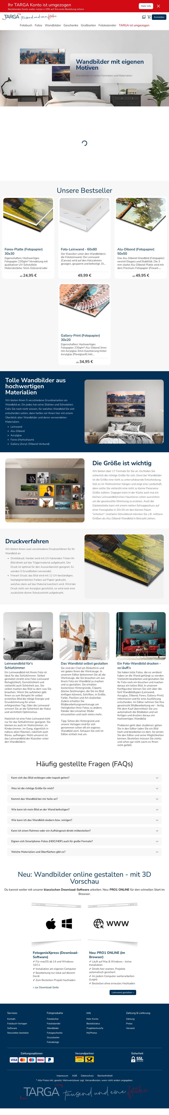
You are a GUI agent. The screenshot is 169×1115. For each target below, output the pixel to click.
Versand (130, 1028)
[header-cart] (149, 17)
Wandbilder (53, 1028)
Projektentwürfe (94, 1028)
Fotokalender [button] (107, 25)
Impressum (62, 1075)
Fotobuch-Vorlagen (17, 1023)
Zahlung (130, 1019)
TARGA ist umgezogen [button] (134, 25)
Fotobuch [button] (26, 25)
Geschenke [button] (71, 25)
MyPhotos (91, 1032)
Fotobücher (53, 1019)
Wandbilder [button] (53, 25)
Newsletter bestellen (18, 1032)
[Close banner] (158, 6)
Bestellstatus (93, 1023)
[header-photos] (144, 17)
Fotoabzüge (53, 1042)
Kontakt (11, 1019)
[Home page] (30, 17)
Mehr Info (146, 6)
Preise (129, 1023)
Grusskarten (53, 1037)
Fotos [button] (38, 25)
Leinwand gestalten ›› (123, 992)
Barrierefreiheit (105, 1075)
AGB (74, 1075)
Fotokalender (53, 1023)
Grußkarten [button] (88, 25)
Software (12, 1028)
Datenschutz (87, 1075)
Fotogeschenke (54, 1032)
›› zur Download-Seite (46, 987)
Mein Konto (92, 1019)
